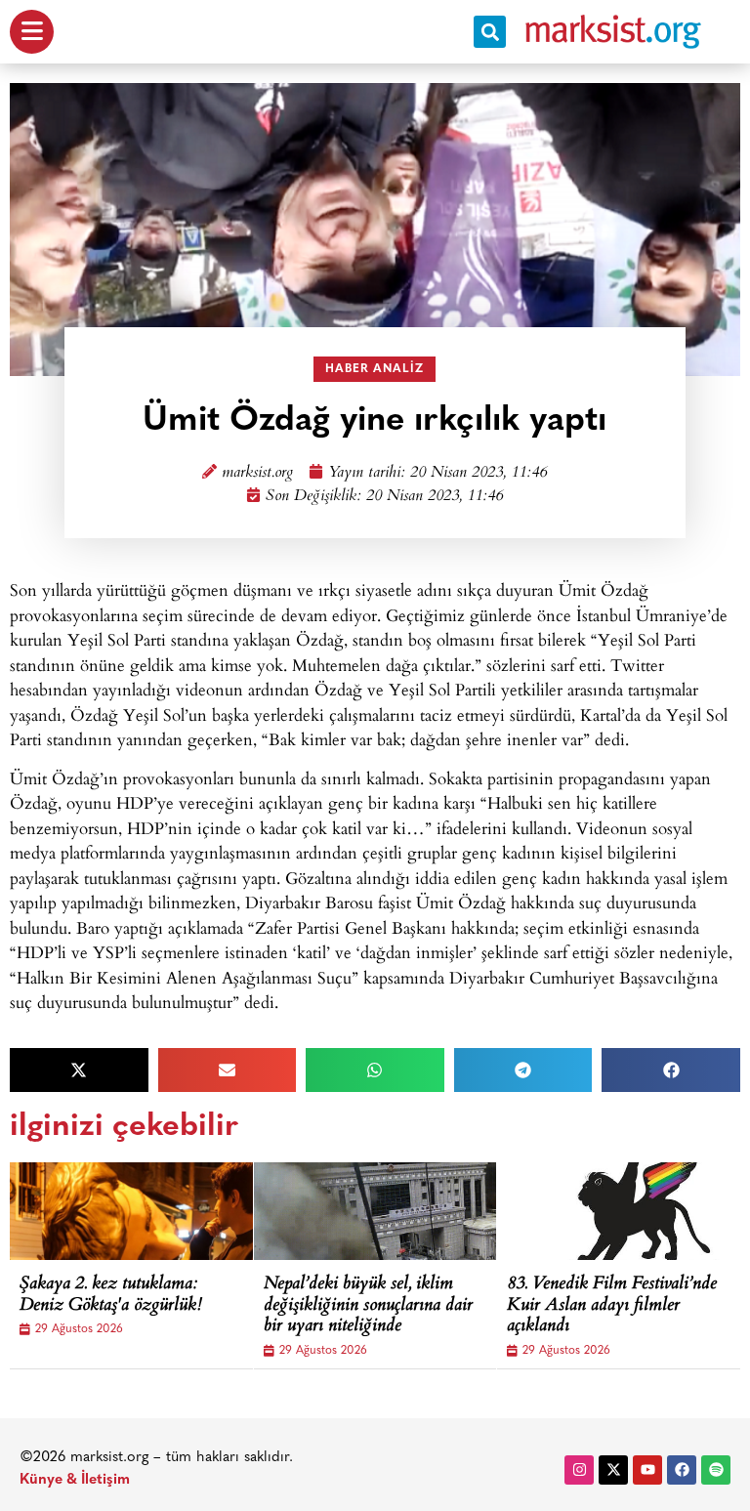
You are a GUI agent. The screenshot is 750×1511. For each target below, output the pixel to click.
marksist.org (257, 473)
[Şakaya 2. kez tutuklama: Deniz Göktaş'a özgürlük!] (156, 1211)
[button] (490, 32)
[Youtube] (647, 1470)
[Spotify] (715, 1470)
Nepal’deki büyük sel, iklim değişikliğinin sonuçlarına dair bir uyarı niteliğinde (368, 1306)
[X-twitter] (613, 1470)
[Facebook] (681, 1470)
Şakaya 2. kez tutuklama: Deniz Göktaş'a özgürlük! (111, 1296)
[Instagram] (579, 1470)
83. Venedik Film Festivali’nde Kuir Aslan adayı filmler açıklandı (612, 1306)
